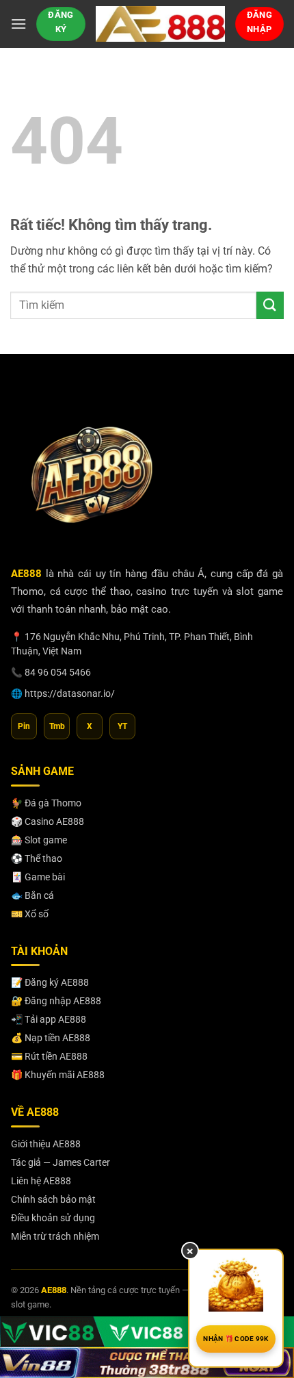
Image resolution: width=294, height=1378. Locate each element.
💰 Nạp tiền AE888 (50, 1037)
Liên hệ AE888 (41, 1180)
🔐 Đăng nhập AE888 (56, 1000)
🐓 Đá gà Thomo (46, 803)
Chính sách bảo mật (53, 1199)
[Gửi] (270, 305)
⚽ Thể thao (36, 858)
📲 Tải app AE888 (48, 1019)
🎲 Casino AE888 (47, 821)
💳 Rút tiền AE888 (49, 1056)
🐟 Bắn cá (32, 895)
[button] (18, 23)
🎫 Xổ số (30, 913)
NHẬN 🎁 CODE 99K (236, 1338)
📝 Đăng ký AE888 (50, 982)
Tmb (57, 726)
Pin (24, 726)
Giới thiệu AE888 (46, 1143)
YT (122, 726)
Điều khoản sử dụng (53, 1217)
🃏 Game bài (38, 876)
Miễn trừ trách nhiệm (55, 1236)
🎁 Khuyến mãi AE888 (58, 1074)
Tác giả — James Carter (60, 1162)
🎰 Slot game (39, 839)
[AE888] (160, 24)
